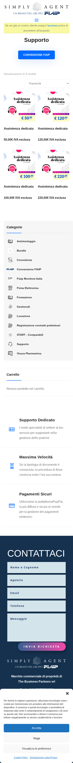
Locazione (23, 316)
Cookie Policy (21, 757)
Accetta (36, 728)
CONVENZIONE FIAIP (36, 54)
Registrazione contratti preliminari (38, 325)
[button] (67, 693)
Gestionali (23, 306)
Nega (36, 738)
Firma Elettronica (28, 287)
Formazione (24, 297)
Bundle (21, 250)
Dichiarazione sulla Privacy (43, 757)
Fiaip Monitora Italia (29, 278)
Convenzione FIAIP (29, 269)
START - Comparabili (30, 334)
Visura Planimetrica (29, 353)
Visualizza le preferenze (36, 748)
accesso (52, 25)
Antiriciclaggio (26, 241)
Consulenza (24, 259)
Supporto (23, 344)
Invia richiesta (42, 646)
